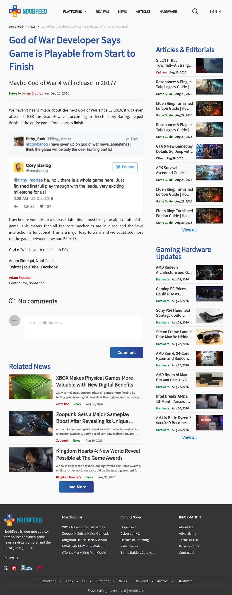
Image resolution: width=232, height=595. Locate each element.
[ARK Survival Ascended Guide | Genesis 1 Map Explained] (209, 179)
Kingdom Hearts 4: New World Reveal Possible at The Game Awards (98, 454)
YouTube (31, 267)
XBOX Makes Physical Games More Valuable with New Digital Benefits (94, 381)
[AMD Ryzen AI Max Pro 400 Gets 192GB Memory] (209, 386)
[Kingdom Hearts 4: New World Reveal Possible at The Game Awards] (31, 471)
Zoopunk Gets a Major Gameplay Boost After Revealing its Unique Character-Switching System (92, 421)
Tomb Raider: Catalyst (137, 552)
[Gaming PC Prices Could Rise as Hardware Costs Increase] (209, 300)
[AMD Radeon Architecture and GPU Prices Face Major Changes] (209, 278)
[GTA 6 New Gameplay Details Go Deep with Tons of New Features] (209, 157)
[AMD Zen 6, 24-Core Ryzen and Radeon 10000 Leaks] (209, 364)
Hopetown (128, 527)
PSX (30, 116)
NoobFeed (16, 26)
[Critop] (40, 568)
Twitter (15, 267)
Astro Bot (62, 404)
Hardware (168, 11)
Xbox (69, 581)
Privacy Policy (189, 546)
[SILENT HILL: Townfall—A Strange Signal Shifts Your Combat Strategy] (209, 71)
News (122, 11)
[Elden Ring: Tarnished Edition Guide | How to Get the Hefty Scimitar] (209, 200)
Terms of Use (189, 539)
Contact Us (187, 552)
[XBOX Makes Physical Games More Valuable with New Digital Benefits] (31, 398)
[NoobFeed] (28, 11)
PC (84, 581)
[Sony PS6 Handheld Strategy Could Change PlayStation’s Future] (209, 321)
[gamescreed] (26, 568)
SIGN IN (215, 11)
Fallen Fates (129, 546)
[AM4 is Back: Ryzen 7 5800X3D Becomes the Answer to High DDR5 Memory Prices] (209, 429)
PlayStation (48, 581)
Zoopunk (62, 440)
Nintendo (102, 581)
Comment (127, 352)
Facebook (49, 267)
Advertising (187, 533)
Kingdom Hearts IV (68, 477)
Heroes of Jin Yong (135, 539)
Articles (143, 11)
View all (189, 230)
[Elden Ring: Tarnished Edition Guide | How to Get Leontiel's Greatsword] (209, 114)
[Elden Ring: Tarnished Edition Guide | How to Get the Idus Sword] (209, 222)
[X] (6, 568)
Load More (76, 486)
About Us (186, 527)
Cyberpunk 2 (130, 533)
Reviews (102, 11)
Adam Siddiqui (33, 93)
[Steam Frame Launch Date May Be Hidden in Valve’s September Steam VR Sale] (209, 343)
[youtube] (14, 568)
